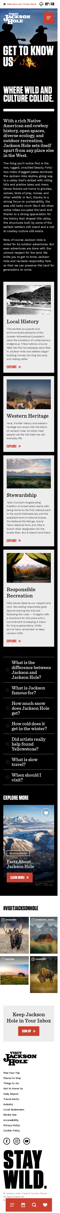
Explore (11, 367)
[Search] (34, 1205)
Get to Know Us (13, 1085)
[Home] (16, 18)
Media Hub (9, 1111)
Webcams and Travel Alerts (21, 4)
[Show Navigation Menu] (48, 17)
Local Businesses (13, 1106)
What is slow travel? (25, 761)
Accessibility (10, 1116)
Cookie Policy (11, 1127)
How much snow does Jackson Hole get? (30, 708)
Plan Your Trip (11, 1069)
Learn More (17, 877)
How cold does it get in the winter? (29, 726)
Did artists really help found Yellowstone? (29, 744)
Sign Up (26, 1028)
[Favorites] (45, 1205)
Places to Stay (12, 1074)
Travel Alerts (11, 1095)
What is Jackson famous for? (28, 690)
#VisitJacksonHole (20, 908)
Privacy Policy (11, 1122)
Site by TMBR (10, 1196)
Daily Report (10, 1090)
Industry (8, 1100)
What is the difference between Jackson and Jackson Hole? (31, 669)
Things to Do (11, 1079)
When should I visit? (26, 777)
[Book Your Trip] (23, 1205)
